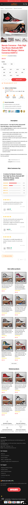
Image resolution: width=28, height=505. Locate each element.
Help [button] (25, 503)
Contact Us (3, 473)
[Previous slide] (2, 23)
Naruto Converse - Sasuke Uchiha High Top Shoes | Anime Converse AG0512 (20, 409)
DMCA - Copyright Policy (6, 459)
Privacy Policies (4, 457)
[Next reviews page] (25, 259)
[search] (24, 4)
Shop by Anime (8, 8)
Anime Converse (8, 128)
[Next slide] (25, 23)
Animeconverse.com (14, 154)
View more (14, 363)
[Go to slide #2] (11, 39)
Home (2, 8)
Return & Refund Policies (6, 471)
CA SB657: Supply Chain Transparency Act (10, 461)
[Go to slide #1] (4, 39)
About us (3, 453)
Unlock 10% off (3, 499)
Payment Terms (4, 469)
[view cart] (26, 4)
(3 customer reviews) (12, 55)
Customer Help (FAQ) (5, 475)
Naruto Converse (18, 8)
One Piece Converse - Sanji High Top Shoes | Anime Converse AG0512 (7, 286)
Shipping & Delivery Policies (6, 467)
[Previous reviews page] (18, 259)
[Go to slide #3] (18, 39)
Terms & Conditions (5, 455)
